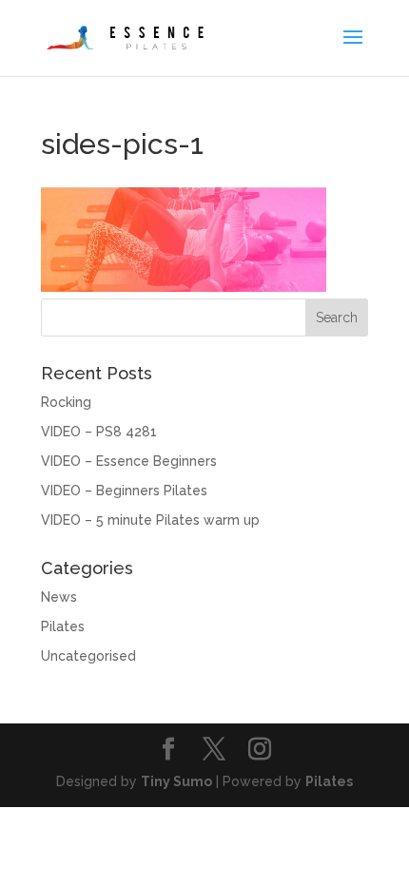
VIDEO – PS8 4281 (99, 431)
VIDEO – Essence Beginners (129, 461)
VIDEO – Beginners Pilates (124, 490)
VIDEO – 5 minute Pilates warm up (150, 520)
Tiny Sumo (176, 781)
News (59, 597)
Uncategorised (88, 656)
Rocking (66, 402)
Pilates (63, 626)
